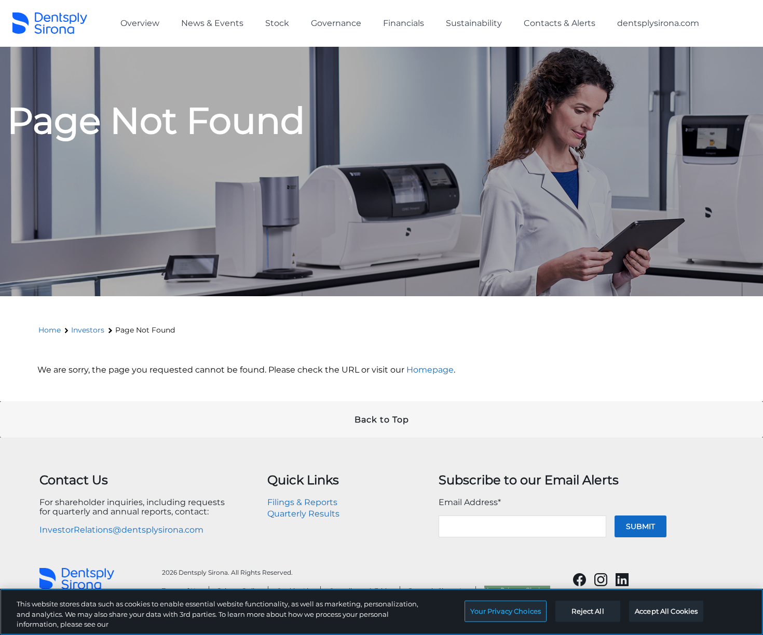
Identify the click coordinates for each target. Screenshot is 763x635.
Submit (640, 526)
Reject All (587, 610)
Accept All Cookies (666, 610)
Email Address (470, 502)
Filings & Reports (302, 502)
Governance (336, 23)
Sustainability (474, 23)
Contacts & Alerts (559, 23)
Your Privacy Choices (505, 610)
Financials (403, 23)
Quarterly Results (303, 514)
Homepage (430, 370)
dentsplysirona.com (658, 23)
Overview (139, 23)
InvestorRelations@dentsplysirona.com (121, 530)
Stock (277, 23)
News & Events (212, 23)
